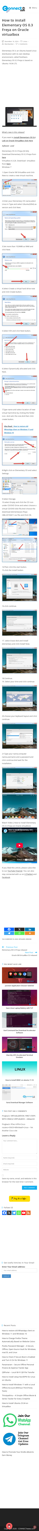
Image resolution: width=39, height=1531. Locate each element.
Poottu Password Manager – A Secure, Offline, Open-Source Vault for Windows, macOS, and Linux (19, 1349)
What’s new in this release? (13, 132)
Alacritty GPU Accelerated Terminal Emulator (19, 1056)
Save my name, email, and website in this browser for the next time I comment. (19, 1180)
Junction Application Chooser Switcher (19, 986)
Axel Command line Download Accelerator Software (20, 1031)
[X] (19, 929)
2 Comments (22, 44)
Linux (25, 41)
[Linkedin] (30, 929)
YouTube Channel (15, 871)
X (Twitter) (28, 874)
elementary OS (9, 939)
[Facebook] (9, 929)
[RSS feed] (28, 1213)
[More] (30, 933)
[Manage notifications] (34, 1527)
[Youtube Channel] (23, 1213)
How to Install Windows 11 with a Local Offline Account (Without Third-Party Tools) (18, 1387)
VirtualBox (22, 939)
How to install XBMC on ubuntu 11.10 (19, 1080)
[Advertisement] (19, 86)
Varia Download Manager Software (19, 1102)
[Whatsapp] (19, 933)
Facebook (6, 877)
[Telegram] (9, 933)
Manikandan (9, 44)
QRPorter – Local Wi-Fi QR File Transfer (18, 1372)
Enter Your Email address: (13, 1267)
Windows (28, 939)
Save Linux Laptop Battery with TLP (19, 1008)
